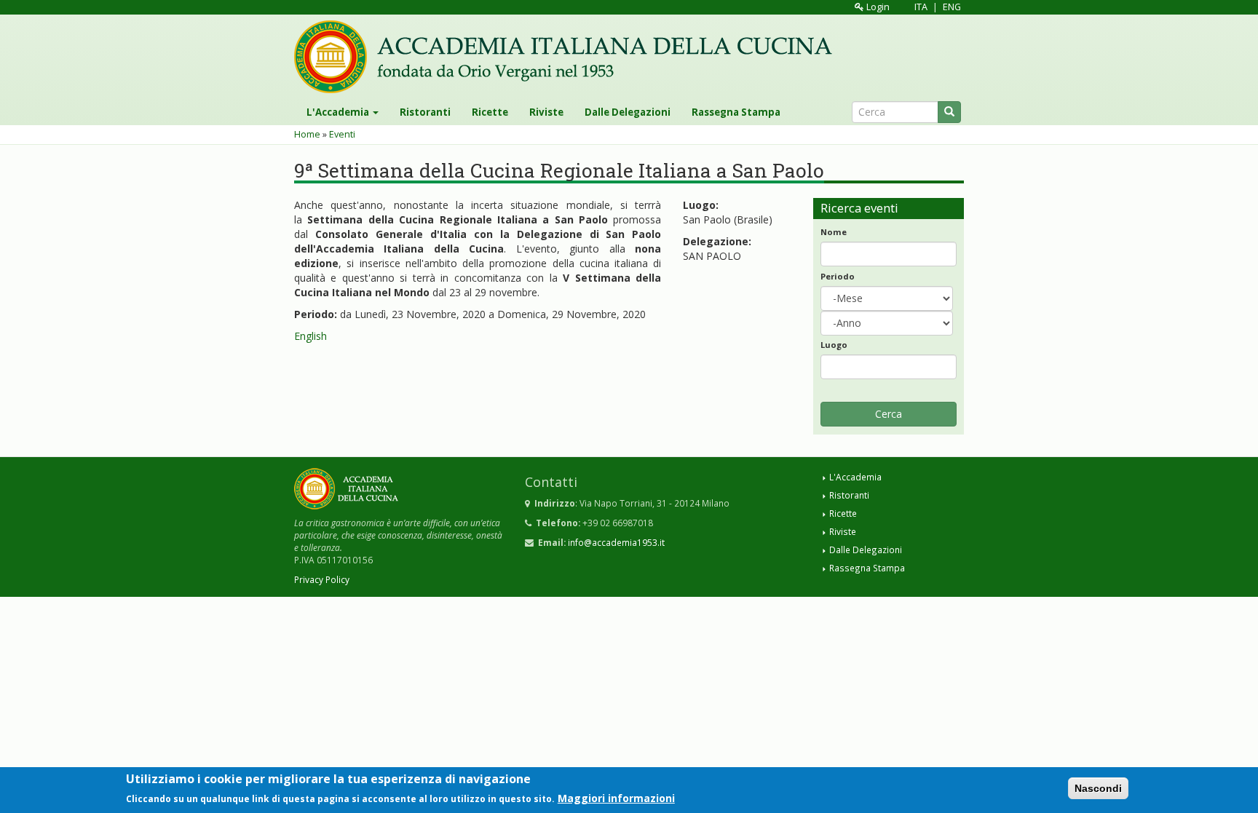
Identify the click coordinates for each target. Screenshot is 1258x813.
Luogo (833, 344)
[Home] (568, 56)
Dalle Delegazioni (627, 112)
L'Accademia (338, 112)
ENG (952, 7)
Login (877, 7)
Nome (833, 231)
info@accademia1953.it (616, 542)
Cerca (888, 414)
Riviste (546, 112)
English (310, 336)
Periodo (837, 276)
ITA (920, 7)
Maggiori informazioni (616, 797)
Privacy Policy (321, 579)
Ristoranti (425, 112)
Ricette (490, 112)
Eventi (342, 134)
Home (307, 134)
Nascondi (1098, 788)
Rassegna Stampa (736, 112)
